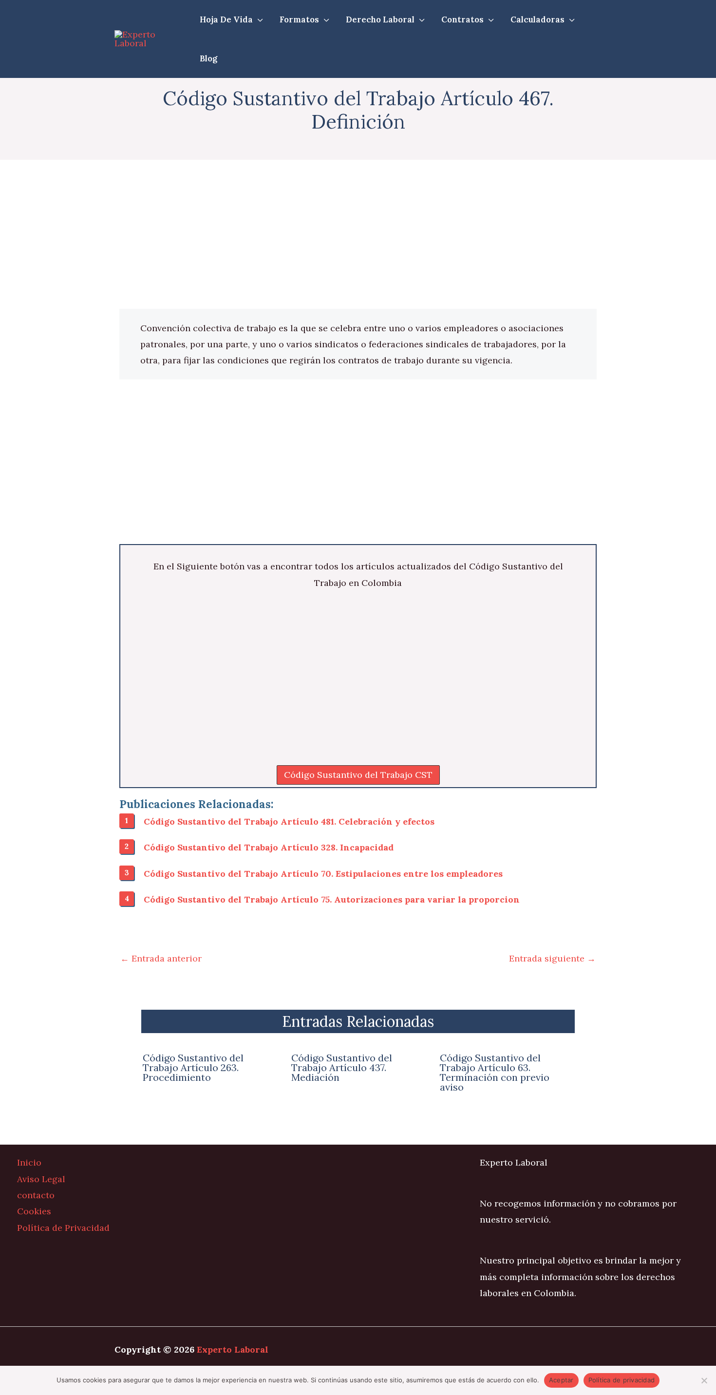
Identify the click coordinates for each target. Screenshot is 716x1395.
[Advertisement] (358, 237)
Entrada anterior (161, 958)
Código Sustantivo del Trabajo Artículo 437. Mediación (341, 1067)
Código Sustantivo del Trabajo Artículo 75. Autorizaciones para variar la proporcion (332, 899)
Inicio (29, 1162)
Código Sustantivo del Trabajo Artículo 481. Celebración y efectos (289, 821)
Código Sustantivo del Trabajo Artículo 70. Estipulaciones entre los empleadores (323, 873)
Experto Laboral (232, 1349)
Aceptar (561, 1380)
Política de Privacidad (63, 1227)
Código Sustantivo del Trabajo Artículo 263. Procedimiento (193, 1067)
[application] (258, 19)
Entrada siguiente (552, 958)
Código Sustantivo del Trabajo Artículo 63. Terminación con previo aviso (494, 1072)
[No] (704, 1380)
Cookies (34, 1211)
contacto (36, 1195)
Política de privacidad (621, 1380)
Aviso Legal (41, 1179)
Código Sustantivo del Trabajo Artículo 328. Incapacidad (269, 847)
